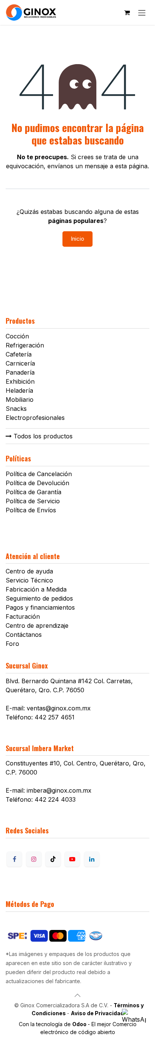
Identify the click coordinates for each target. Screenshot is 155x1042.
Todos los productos (42, 436)
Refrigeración (25, 345)
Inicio (77, 238)
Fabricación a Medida (36, 589)
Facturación (23, 616)
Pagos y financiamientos (40, 607)
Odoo (80, 1024)
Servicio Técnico (29, 580)
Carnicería (20, 363)
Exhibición (20, 381)
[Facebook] (14, 859)
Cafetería (19, 354)
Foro (12, 643)
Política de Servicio (33, 501)
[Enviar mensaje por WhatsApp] (134, 1021)
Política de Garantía (33, 492)
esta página (131, 166)
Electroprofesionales (35, 417)
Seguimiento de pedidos (39, 598)
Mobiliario (19, 399)
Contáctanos (24, 634)
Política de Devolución (37, 483)
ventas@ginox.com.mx (59, 708)
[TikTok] (53, 859)
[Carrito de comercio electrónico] (126, 12)
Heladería (19, 390)
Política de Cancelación (39, 474)
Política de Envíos (31, 510)
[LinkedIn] (91, 859)
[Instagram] (33, 859)
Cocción (17, 336)
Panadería (20, 372)
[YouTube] (72, 859)
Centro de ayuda (29, 571)
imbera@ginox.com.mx (59, 790)
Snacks (16, 408)
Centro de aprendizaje (37, 625)
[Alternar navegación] (141, 12)
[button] (77, 995)
